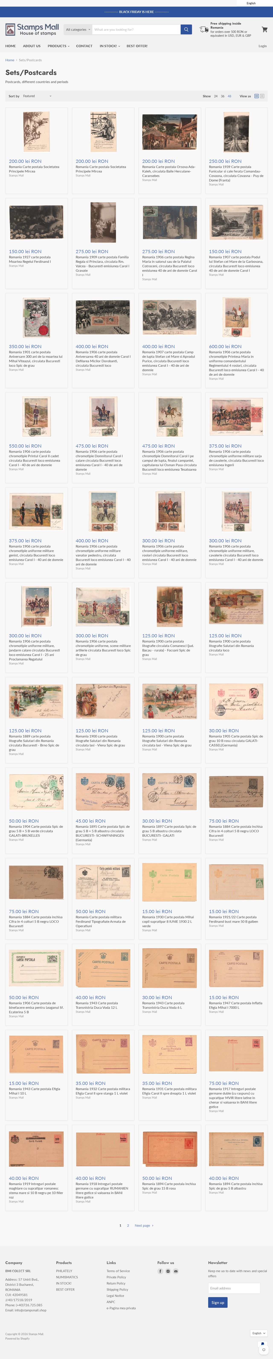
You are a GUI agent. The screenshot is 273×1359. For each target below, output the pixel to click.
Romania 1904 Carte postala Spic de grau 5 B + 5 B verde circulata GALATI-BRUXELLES (36, 830)
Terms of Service (118, 1271)
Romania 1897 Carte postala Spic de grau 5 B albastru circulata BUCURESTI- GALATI (169, 830)
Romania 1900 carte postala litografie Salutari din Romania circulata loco (231, 645)
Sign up (218, 1302)
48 (229, 96)
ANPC (111, 1302)
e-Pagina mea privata (121, 1308)
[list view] (262, 96)
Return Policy (116, 1283)
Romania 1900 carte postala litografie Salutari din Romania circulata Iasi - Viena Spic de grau (100, 740)
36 (222, 96)
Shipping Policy (117, 1289)
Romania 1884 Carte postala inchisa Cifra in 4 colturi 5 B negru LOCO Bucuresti (236, 830)
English (257, 1333)
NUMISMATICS (67, 1277)
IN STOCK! (109, 46)
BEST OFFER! (137, 46)
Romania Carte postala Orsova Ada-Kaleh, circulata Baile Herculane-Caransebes (169, 171)
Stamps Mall (16, 175)
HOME (10, 46)
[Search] (186, 29)
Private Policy (116, 1277)
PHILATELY (64, 1271)
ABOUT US (32, 46)
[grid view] (256, 96)
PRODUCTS (57, 46)
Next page (143, 1225)
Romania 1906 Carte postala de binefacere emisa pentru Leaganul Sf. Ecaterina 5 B (36, 1007)
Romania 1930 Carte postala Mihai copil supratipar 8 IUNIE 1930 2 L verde (168, 921)
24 (216, 96)
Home (9, 60)
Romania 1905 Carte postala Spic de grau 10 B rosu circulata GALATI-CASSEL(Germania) (236, 740)
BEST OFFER (65, 1289)
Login (263, 46)
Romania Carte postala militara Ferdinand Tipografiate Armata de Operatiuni (101, 921)
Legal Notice (115, 1296)
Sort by (14, 96)
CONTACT (84, 46)
